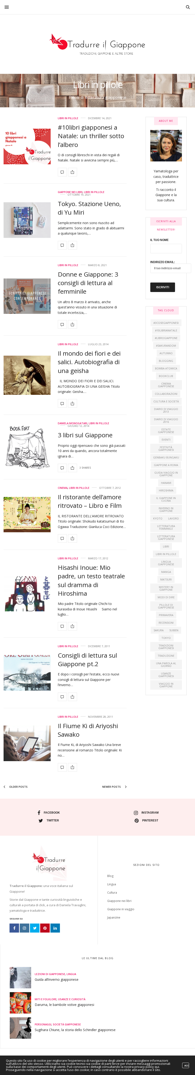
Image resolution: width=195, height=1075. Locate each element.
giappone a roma (166, 465)
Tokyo (166, 638)
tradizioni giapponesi (166, 647)
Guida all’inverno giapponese (56, 979)
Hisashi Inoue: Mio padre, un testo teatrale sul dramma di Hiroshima (91, 580)
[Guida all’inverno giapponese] (22, 977)
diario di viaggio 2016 (166, 420)
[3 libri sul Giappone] (27, 447)
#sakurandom (166, 345)
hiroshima (166, 490)
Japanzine (113, 917)
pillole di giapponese (166, 606)
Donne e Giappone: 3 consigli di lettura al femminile (88, 283)
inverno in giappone (166, 509)
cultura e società (166, 401)
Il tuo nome (159, 240)
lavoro (173, 518)
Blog (110, 876)
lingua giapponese (166, 563)
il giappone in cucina (166, 499)
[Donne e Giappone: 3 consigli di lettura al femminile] (27, 296)
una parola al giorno (166, 664)
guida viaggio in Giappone (166, 474)
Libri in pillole (68, 118)
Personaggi (43, 1024)
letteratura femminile (166, 527)
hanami (166, 483)
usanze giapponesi (166, 675)
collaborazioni (166, 394)
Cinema (63, 487)
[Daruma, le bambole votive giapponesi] (22, 1003)
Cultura (112, 893)
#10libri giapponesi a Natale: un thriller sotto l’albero (91, 136)
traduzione (166, 655)
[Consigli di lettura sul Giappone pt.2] (27, 673)
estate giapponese (166, 431)
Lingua (111, 884)
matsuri (166, 579)
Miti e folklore (46, 999)
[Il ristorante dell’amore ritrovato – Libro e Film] (27, 515)
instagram (150, 812)
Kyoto (157, 518)
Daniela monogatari (72, 423)
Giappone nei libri (70, 192)
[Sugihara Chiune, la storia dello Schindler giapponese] (22, 1028)
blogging (166, 361)
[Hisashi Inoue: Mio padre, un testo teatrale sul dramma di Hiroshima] (27, 593)
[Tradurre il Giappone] (97, 44)
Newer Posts (112, 786)
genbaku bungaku (166, 457)
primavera (166, 615)
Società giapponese (67, 1024)
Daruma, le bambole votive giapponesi (64, 1004)
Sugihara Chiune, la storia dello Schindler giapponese (75, 1030)
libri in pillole (166, 554)
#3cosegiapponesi (166, 323)
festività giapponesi (166, 448)
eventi (166, 439)
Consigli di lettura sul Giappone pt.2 (87, 659)
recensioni (166, 622)
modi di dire (166, 597)
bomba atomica (166, 368)
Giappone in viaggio (120, 909)
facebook (52, 812)
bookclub (166, 376)
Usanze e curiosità (71, 999)
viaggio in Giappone (166, 685)
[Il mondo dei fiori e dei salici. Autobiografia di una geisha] (27, 375)
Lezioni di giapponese (50, 974)
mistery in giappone (166, 588)
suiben (173, 630)
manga (166, 572)
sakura (159, 630)
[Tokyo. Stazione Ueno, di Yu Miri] (27, 220)
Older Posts (18, 786)
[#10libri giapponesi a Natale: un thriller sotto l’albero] (27, 146)
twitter (53, 820)
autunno (166, 353)
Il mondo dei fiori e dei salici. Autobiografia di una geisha (89, 362)
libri (166, 546)
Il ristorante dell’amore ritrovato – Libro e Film (90, 501)
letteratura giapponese (166, 537)
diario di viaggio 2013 (166, 410)
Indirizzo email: (162, 262)
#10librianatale (166, 330)
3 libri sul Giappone (85, 435)
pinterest (150, 820)
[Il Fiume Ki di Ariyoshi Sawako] (27, 743)
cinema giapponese (166, 385)
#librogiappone (166, 338)
